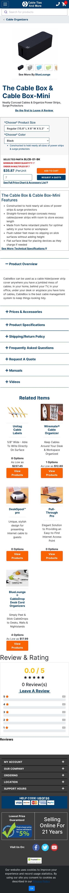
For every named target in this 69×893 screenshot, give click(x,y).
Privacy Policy (41, 881)
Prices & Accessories (25, 312)
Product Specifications (27, 325)
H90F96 (43, 798)
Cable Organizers (17, 19)
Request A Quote (22, 359)
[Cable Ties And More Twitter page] (46, 848)
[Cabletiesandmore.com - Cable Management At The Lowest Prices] (31, 4)
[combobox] (34, 12)
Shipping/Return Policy (26, 336)
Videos (14, 382)
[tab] (34, 312)
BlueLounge (42, 74)
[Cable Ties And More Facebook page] (37, 848)
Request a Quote (51, 177)
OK (31, 888)
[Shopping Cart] (63, 4)
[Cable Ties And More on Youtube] (55, 848)
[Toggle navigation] (5, 4)
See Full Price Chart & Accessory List (24, 182)
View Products (17, 473)
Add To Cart (51, 171)
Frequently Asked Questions (31, 348)
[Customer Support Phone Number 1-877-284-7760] (57, 4)
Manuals (15, 370)
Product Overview (22, 264)
